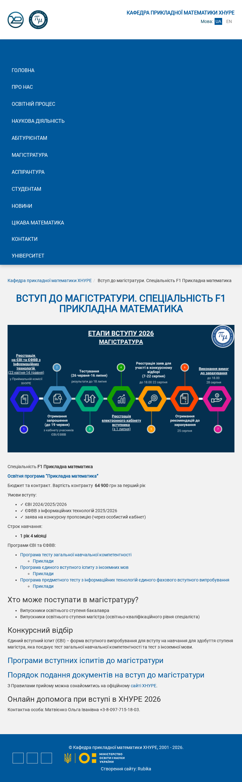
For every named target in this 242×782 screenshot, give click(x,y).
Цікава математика (38, 223)
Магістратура (30, 155)
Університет (28, 256)
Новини (22, 206)
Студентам (26, 189)
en (229, 21)
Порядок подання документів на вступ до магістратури (106, 675)
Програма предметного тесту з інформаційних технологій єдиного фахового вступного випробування (124, 579)
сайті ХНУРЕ (143, 685)
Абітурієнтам (29, 138)
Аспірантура (28, 172)
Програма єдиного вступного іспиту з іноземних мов (74, 567)
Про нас (22, 87)
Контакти (24, 239)
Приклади (43, 561)
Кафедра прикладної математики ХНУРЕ (50, 280)
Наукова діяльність (38, 121)
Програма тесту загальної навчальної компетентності (75, 554)
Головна (23, 70)
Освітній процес (33, 104)
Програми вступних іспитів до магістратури (86, 660)
